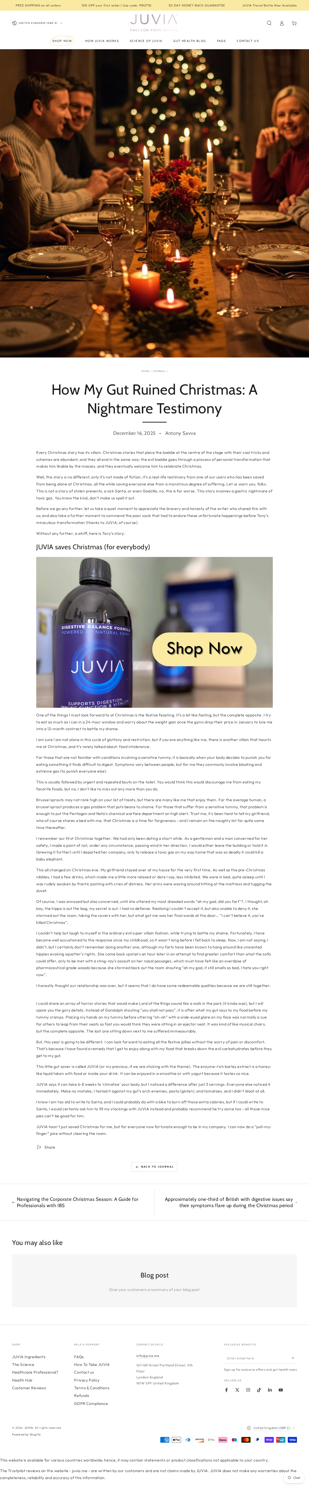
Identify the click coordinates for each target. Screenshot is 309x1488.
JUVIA (28, 1427)
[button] (269, 23)
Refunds (81, 1395)
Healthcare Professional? (35, 1372)
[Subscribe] (294, 1358)
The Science (23, 1364)
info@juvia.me (148, 1356)
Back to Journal (157, 1166)
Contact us (84, 1372)
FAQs (79, 1356)
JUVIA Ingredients (28, 1356)
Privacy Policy (86, 1380)
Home (145, 371)
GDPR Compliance (91, 1403)
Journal (159, 371)
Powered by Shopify (26, 1434)
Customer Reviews (29, 1387)
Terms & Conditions (91, 1387)
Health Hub (22, 1380)
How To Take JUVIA (92, 1364)
